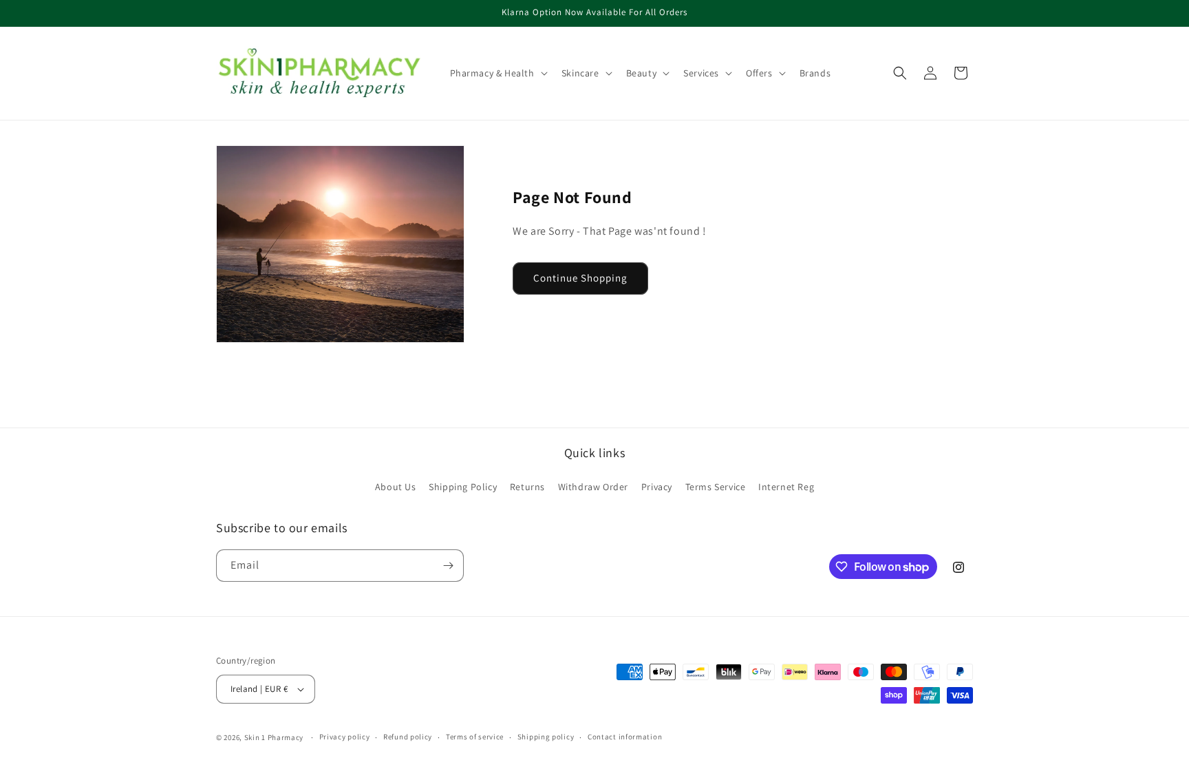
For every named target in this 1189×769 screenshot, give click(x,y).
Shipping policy (546, 736)
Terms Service (715, 487)
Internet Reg (786, 487)
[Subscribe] (448, 565)
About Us (395, 487)
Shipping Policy (463, 487)
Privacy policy (344, 736)
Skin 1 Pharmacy (274, 737)
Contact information (625, 736)
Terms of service (475, 736)
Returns (527, 487)
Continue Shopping (580, 277)
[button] (497, 73)
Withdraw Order (593, 487)
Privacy (656, 487)
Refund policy (407, 736)
